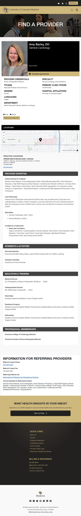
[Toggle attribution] (77, 150)
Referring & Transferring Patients (40, 451)
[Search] (76, 10)
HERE (74, 150)
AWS (70, 150)
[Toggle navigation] (71, 10)
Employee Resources (37, 440)
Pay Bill (74, 3)
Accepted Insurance (35, 468)
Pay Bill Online (33, 462)
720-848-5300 (8, 365)
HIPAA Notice (32, 512)
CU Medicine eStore (36, 443)
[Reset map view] (3, 142)
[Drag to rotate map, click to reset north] (3, 138)
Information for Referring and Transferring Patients (20, 377)
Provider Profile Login (37, 449)
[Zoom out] (3, 135)
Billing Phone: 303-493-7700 (38, 465)
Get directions (7, 167)
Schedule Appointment (40, 74)
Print (6, 114)
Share (14, 114)
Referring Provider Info (11, 118)
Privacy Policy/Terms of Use (44, 512)
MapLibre (64, 150)
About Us (33, 435)
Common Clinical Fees (36, 471)
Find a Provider (35, 446)
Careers (32, 437)
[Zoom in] (3, 132)
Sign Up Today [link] (39, 413)
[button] (40, 140)
